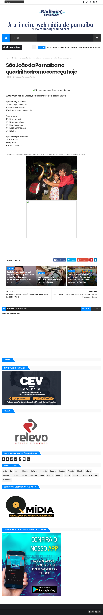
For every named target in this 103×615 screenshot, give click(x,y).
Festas (62, 471)
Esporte (53, 471)
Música (88, 471)
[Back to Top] (99, 611)
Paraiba (15, 475)
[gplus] (97, 2)
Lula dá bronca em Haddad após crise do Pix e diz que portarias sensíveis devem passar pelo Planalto (79, 278)
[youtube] (90, 2)
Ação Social (7, 471)
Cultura (34, 471)
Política (28, 58)
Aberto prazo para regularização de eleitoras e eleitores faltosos (50, 279)
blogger (85, 309)
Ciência (25, 471)
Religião (59, 475)
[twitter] (87, 2)
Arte (16, 471)
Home (8, 58)
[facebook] (83, 2)
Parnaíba (22, 58)
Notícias (33, 47)
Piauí (42, 475)
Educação (43, 471)
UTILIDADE (7, 480)
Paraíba (24, 475)
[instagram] (93, 2)
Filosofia (71, 471)
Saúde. (76, 475)
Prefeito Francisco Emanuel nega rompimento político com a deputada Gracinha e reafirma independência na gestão (20, 277)
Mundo (80, 471)
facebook (96, 309)
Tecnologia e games (90, 475)
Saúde (67, 475)
